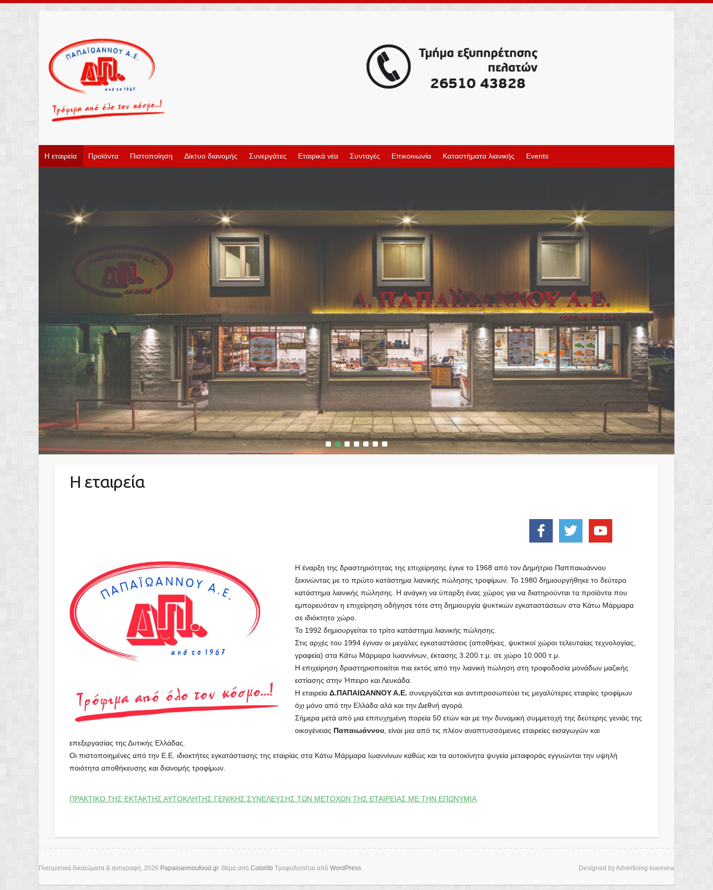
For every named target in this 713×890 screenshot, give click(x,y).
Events (537, 156)
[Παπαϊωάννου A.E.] (356, 173)
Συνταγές (365, 156)
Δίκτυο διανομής (210, 156)
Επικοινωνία (411, 156)
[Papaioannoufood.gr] (294, 81)
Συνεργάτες (268, 156)
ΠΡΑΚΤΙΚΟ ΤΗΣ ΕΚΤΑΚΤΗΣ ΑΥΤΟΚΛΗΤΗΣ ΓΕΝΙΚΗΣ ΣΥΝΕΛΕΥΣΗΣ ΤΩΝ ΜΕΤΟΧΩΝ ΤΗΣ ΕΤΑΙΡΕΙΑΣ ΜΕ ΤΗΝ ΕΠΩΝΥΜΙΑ (273, 799)
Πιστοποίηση (151, 156)
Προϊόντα (103, 156)
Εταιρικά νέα (318, 156)
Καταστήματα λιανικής (479, 156)
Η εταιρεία (60, 156)
